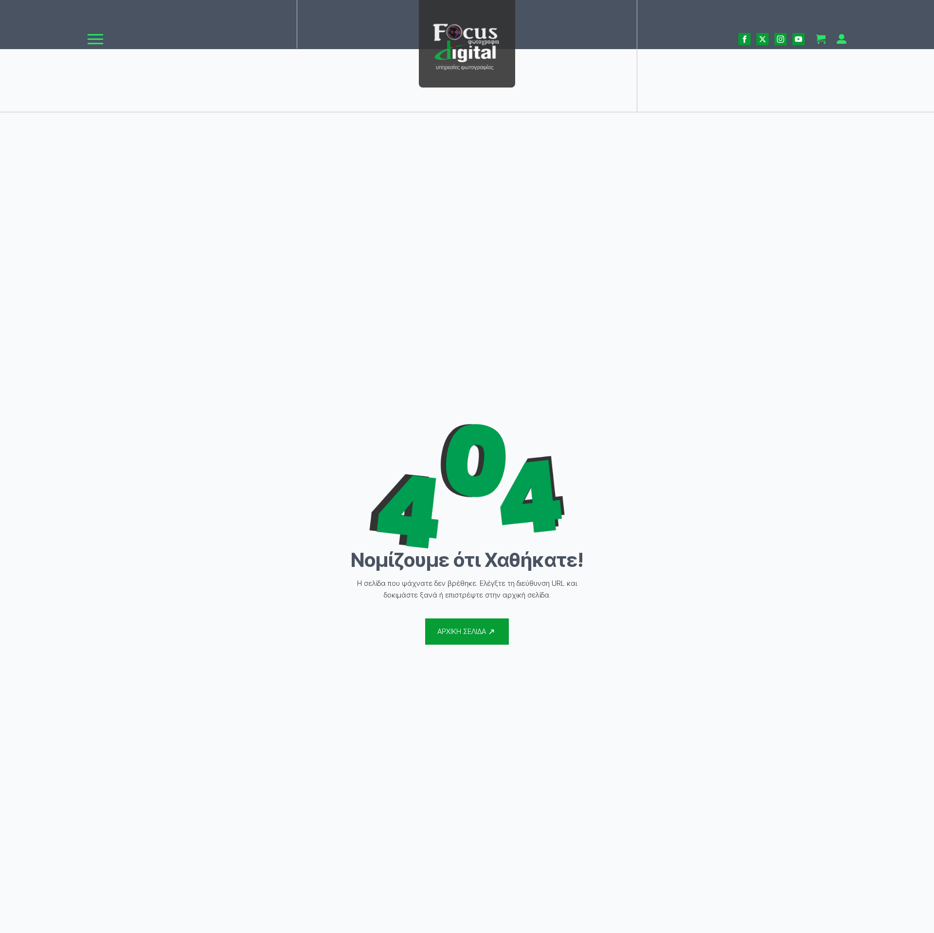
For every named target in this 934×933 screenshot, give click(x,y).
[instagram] (780, 39)
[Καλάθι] (820, 39)
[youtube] (798, 39)
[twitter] (762, 39)
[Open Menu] (95, 39)
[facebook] (744, 39)
